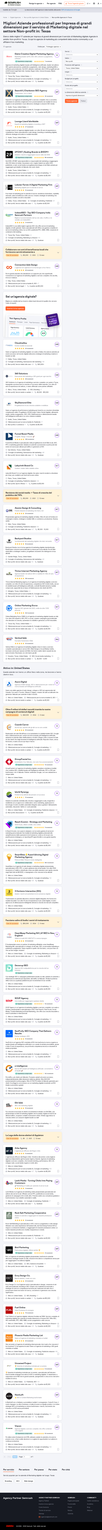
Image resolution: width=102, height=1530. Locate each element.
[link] (51, 3)
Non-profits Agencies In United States (36, 17)
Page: (21, 1457)
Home (5, 17)
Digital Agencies (15, 17)
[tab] (8, 1470)
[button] (88, 4)
